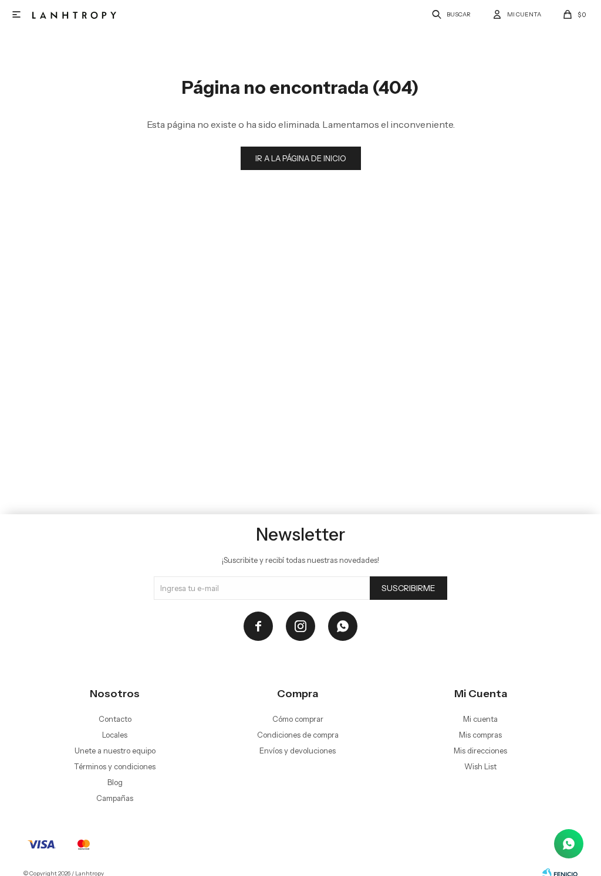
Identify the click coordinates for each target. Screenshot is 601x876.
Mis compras (480, 734)
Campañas (114, 798)
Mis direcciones (480, 750)
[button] (449, 14)
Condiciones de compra (298, 734)
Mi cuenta (480, 719)
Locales (114, 734)
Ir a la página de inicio (300, 158)
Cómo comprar (297, 719)
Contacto (115, 719)
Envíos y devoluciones (297, 750)
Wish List (480, 766)
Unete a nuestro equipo (115, 750)
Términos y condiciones (115, 766)
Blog (115, 782)
